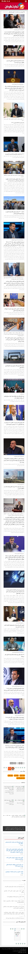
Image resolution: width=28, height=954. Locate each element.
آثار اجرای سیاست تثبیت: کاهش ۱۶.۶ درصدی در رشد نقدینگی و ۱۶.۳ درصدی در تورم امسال (14, 423)
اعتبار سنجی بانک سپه (20, 778)
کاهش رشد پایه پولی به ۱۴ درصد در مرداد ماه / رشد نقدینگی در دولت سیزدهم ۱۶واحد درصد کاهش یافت (14, 747)
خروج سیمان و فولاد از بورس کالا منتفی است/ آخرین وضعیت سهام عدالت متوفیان (15, 718)
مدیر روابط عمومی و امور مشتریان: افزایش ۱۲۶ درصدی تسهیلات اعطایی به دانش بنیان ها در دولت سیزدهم (14, 339)
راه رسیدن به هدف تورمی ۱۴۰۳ (17, 123)
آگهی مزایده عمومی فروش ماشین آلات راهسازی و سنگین (14, 858)
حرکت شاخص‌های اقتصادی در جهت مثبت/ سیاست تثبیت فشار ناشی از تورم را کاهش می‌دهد (14, 689)
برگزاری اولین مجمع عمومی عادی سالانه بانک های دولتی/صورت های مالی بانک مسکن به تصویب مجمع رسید (14, 850)
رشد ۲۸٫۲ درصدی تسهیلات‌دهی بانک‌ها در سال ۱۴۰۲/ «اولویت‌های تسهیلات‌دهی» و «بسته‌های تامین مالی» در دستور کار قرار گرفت (14, 88)
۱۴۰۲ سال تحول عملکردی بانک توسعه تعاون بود (14, 154)
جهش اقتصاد (10, 775)
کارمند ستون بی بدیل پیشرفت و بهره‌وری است (14, 872)
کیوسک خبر (16, 775)
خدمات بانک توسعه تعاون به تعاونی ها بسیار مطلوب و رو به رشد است (15, 61)
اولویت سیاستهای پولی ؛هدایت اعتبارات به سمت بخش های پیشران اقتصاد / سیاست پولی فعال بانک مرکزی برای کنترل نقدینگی (14, 33)
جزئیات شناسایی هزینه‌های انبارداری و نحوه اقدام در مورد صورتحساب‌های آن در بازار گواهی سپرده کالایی (14, 828)
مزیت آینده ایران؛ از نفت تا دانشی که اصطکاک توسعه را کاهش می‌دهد (9, 792)
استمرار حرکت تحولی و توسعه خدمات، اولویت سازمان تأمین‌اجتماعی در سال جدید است (15, 180)
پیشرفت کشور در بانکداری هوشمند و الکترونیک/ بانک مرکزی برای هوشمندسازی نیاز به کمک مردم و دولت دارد (14, 460)
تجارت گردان (22, 775)
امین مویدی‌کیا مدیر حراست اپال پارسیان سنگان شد (14, 843)
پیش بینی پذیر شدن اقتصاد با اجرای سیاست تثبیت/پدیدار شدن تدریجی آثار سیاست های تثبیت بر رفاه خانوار (15, 591)
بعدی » (11, 763)
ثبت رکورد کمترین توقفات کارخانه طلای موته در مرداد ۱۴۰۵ (14, 865)
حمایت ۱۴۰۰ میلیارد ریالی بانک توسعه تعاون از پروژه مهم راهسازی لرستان (15, 212)
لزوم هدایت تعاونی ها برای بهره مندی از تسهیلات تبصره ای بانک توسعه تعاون (14, 310)
